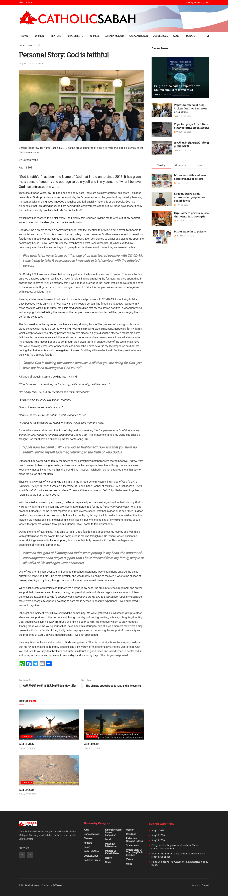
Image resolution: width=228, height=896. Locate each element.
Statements (75, 36)
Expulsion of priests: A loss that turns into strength (191, 214)
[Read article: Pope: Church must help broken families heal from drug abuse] (162, 110)
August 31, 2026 (28, 748)
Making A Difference (111, 845)
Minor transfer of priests (190, 231)
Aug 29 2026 (26, 789)
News (25, 36)
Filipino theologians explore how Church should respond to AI (177, 88)
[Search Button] (208, 36)
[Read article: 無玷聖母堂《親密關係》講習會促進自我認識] (162, 148)
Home (21, 45)
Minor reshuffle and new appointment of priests (190, 176)
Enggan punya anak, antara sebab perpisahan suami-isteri (190, 197)
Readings (27, 736)
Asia (86, 829)
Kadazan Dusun (138, 36)
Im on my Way (91, 851)
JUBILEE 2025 (160, 36)
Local (37, 45)
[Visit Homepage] (79, 18)
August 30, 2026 (93, 748)
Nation (108, 857)
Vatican (130, 859)
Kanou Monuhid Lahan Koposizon (113, 832)
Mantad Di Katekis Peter (112, 852)
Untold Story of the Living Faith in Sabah (134, 852)
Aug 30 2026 (91, 744)
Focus (87, 847)
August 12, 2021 (26, 63)
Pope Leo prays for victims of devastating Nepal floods (191, 125)
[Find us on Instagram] (30, 855)
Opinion (39, 36)
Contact (30, 2)
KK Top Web (58, 885)
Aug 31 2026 (26, 744)
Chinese (94, 36)
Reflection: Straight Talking (134, 839)
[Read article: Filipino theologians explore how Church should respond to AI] (180, 77)
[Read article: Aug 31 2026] (49, 724)
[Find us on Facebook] (22, 855)
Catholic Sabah (33, 885)
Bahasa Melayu (114, 36)
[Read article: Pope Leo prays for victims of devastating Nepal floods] (162, 129)
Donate (190, 36)
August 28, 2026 (163, 94)
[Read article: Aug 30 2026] (114, 724)
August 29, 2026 (28, 794)
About (21, 2)
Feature (56, 36)
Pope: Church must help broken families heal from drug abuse (190, 108)
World (129, 863)
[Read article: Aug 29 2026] (49, 770)
